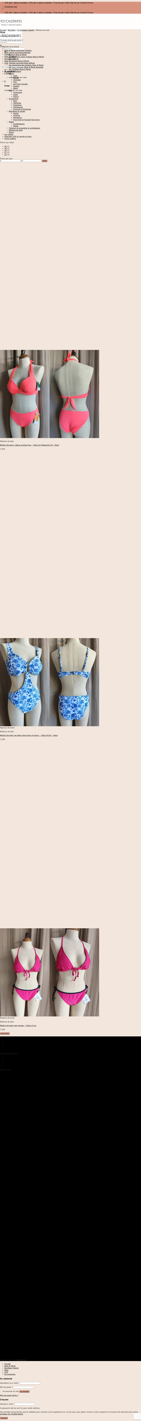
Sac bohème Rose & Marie (20, 69)
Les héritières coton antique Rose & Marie (26, 57)
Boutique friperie (11, 1368)
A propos (8, 1048)
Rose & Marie (10, 1366)
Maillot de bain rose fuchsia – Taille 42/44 (18, 1026)
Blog (6, 61)
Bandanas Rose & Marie (19, 61)
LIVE (6, 63)
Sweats (16, 86)
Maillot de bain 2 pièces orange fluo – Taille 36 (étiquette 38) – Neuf (29, 445)
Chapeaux (17, 105)
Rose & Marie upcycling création (18, 50)
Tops (15, 76)
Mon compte (9, 1059)
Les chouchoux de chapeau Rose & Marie (26, 65)
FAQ (6, 1066)
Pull (15, 82)
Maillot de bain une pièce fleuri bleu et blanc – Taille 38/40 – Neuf (29, 735)
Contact (7, 1057)
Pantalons (17, 92)
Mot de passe (6, 1387)
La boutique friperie (25, 30)
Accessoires (13, 99)
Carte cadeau (10, 139)
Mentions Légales (11, 1062)
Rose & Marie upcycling (14, 1050)
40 (5, 151)
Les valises (8, 134)
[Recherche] (5, 69)
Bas (10, 90)
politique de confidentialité (11, 1414)
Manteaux (17, 118)
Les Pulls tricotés (20, 84)
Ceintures (17, 103)
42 (5, 153)
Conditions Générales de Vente (17, 1064)
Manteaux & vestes (17, 111)
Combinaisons (19, 124)
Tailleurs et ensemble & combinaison (24, 128)
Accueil (3, 30)
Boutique (11, 30)
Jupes (15, 95)
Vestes (16, 113)
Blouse (16, 78)
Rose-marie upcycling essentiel (17, 53)
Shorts (16, 97)
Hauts (11, 74)
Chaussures (18, 107)
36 (5, 146)
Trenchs (16, 116)
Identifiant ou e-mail (9, 1383)
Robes (11, 122)
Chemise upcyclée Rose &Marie (22, 63)
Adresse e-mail (7, 1404)
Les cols (12, 59)
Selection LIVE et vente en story (18, 136)
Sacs (15, 101)
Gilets (15, 88)
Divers (11, 132)
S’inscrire (4, 1418)
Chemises (17, 80)
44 (5, 155)
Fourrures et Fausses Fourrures (26, 120)
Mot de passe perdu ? (9, 1395)
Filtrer (44, 161)
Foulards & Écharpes (22, 109)
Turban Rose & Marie (18, 55)
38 (5, 148)
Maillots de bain (16, 130)
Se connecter (24, 1391)
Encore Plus (5, 1033)
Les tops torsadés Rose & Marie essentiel (26, 67)
